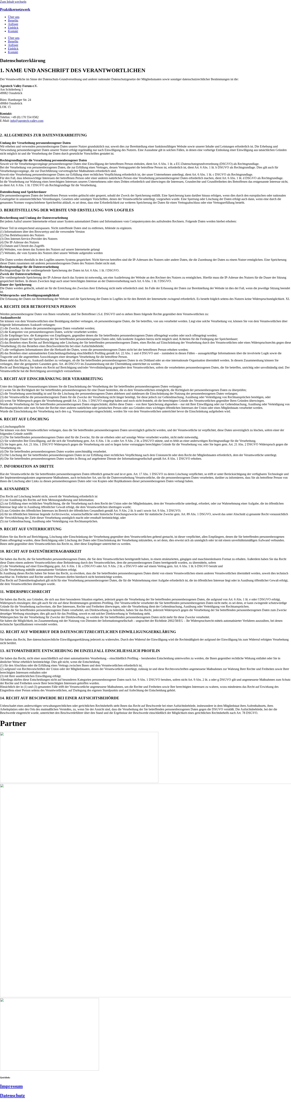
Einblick (13, 27)
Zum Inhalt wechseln (13, 1)
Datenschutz (12, 1095)
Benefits (13, 20)
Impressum (11, 1086)
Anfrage (13, 24)
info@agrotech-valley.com (26, 120)
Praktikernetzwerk (15, 9)
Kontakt (13, 31)
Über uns (13, 17)
